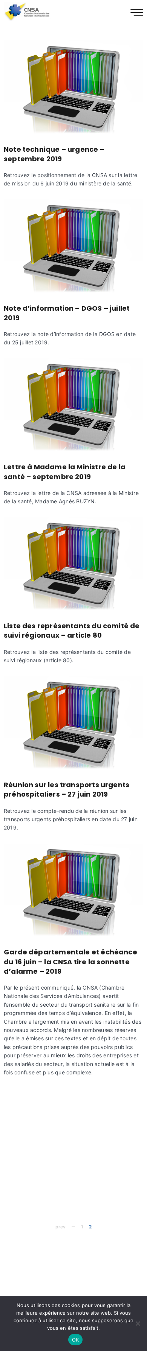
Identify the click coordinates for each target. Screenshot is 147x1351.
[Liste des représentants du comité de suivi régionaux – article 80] (73, 564)
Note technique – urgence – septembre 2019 (54, 154)
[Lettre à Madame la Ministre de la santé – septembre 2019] (73, 405)
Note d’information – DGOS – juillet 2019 (67, 313)
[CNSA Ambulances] (28, 11)
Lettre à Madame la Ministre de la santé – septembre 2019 (65, 471)
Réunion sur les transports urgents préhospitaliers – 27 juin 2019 (66, 789)
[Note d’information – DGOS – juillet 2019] (73, 246)
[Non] (137, 1323)
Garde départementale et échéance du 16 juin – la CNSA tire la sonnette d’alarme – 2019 (70, 961)
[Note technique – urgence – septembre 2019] (73, 87)
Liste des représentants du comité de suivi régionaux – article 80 (72, 630)
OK (75, 1340)
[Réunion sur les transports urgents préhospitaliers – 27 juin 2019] (73, 723)
